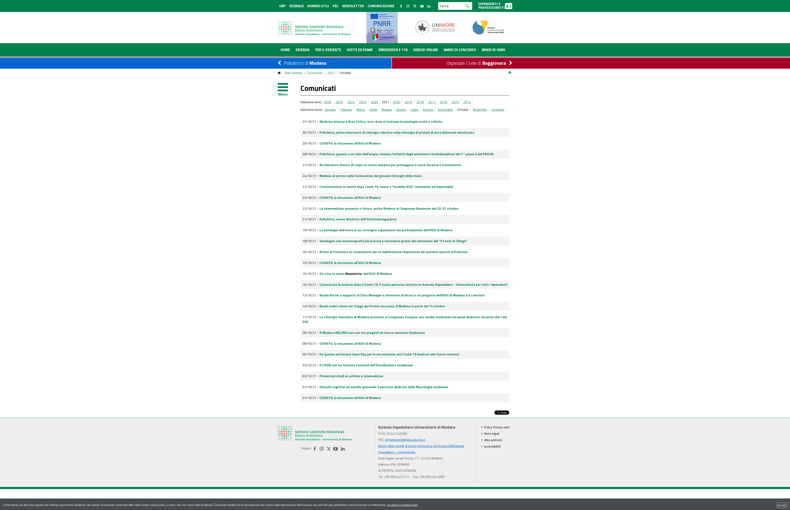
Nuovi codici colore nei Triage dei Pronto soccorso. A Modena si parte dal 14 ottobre (382, 306)
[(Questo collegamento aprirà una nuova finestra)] (435, 27)
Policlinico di (305, 63)
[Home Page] (315, 24)
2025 (339, 101)
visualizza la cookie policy (402, 505)
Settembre (445, 109)
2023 (362, 101)
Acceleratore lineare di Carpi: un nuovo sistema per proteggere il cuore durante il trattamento (390, 164)
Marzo (360, 109)
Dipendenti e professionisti (491, 5)
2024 (351, 101)
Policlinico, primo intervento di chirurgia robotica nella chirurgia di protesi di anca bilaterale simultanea (396, 132)
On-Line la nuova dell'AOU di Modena (355, 273)
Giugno (401, 109)
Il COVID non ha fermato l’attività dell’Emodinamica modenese (366, 365)
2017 (432, 101)
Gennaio (330, 109)
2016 (443, 101)
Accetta (782, 505)
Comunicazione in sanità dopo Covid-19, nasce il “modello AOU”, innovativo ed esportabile (386, 186)
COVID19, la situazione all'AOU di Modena (350, 197)
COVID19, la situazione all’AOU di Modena (350, 143)
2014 (467, 101)
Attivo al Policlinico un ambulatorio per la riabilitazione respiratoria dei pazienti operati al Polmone (393, 251)
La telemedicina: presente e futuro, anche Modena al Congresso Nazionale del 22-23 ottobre (388, 208)
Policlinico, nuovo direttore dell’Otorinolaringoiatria (357, 219)
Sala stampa (293, 72)
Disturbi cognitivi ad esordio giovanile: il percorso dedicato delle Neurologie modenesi (383, 386)
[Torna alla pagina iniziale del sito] (279, 73)
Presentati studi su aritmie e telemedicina (351, 376)
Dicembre (497, 109)
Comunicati (314, 72)
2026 (327, 101)
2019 (408, 101)
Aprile (373, 109)
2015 (455, 101)
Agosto (428, 109)
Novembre (480, 109)
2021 (331, 72)
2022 (374, 101)
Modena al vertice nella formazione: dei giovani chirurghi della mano (370, 175)
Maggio (386, 109)
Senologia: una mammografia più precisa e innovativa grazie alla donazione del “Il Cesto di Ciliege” (393, 240)
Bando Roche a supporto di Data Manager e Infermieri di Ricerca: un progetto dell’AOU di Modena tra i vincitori (402, 295)
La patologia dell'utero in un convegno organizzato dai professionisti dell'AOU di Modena (385, 230)
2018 (420, 101)
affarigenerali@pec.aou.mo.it (405, 439)
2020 (396, 101)
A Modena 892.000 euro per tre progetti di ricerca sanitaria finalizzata (372, 332)
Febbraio (346, 109)
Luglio (414, 109)
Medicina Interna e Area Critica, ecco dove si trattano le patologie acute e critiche (380, 121)
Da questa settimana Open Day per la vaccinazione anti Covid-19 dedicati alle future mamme (389, 354)
